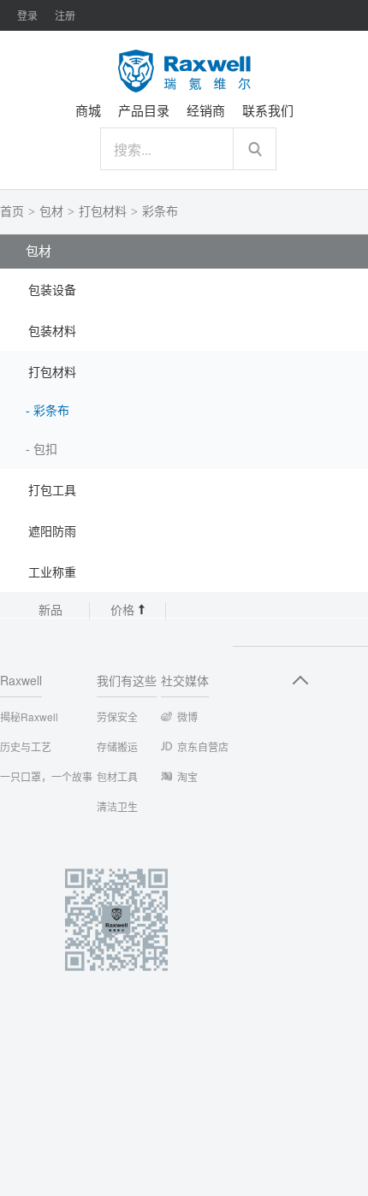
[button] (184, 289)
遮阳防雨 (52, 531)
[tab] (184, 289)
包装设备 (52, 290)
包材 (51, 211)
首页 (12, 211)
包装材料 (52, 331)
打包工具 (52, 490)
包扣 (45, 449)
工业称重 (52, 572)
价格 (124, 610)
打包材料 (103, 211)
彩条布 (160, 211)
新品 (50, 610)
